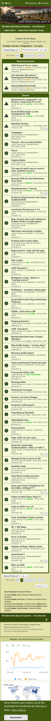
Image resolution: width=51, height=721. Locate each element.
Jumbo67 (29, 233)
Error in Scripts (18, 537)
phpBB (14, 624)
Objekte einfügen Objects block (26, 546)
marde (28, 323)
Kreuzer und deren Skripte (24, 397)
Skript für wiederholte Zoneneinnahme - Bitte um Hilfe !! (27, 446)
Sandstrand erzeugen (21, 390)
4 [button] (31, 55)
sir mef (28, 384)
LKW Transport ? (19, 268)
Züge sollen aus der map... (24, 437)
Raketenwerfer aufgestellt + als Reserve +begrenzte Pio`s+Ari (26, 101)
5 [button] (34, 55)
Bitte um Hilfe (18, 565)
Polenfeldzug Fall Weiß (22, 413)
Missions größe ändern (22, 353)
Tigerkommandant (33, 539)
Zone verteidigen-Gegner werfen (27, 517)
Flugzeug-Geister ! (20, 321)
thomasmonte (31, 450)
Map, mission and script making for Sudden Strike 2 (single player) (28, 220)
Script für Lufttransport (22, 405)
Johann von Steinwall (34, 529)
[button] (17, 55)
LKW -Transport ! (19, 329)
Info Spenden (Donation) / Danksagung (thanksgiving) (24, 76)
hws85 (28, 461)
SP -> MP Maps (18, 527)
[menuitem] (8, 3)
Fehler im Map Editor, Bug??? (26, 497)
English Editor (18, 160)
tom (27, 262)
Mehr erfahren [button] (19, 710)
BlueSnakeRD (31, 202)
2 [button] (24, 55)
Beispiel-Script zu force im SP (26, 458)
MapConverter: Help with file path (27, 250)
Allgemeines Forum (27, 70)
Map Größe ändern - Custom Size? (28, 345)
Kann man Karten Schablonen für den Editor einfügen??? (27, 487)
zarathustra (30, 253)
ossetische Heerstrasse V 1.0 (25, 209)
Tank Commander (33, 375)
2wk (27, 440)
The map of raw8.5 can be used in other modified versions (27, 169)
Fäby (28, 347)
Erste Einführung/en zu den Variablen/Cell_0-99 (24, 113)
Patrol (14, 150)
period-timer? (18, 554)
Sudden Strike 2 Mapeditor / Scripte (23, 46)
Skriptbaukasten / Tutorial (24, 188)
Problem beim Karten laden (24, 241)
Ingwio (28, 68)
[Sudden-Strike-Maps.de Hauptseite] (25, 13)
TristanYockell (31, 478)
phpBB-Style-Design (36, 629)
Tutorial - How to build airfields (26, 142)
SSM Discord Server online (24, 65)
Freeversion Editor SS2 (22, 372)
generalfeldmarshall (34, 468)
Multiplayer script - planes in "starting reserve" (25, 279)
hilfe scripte (17, 260)
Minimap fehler (18, 382)
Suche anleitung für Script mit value (29, 363)
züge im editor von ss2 (22, 506)
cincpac (29, 430)
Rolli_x (28, 126)
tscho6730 (30, 365)
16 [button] (40, 55)
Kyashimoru (30, 355)
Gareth (29, 173)
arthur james (31, 212)
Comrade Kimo (32, 135)
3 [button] (27, 55)
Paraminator (31, 270)
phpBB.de (27, 627)
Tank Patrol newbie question (25, 476)
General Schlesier (33, 243)
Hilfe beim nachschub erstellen (26, 231)
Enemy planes (18, 428)
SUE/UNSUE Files (20, 420)
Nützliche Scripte (19, 124)
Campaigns (16, 132)
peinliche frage (18, 466)
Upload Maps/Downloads (23, 86)
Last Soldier (31, 314)
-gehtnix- (29, 104)
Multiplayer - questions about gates (28, 290)
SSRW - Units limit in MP (23, 311)
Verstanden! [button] (16, 717)
